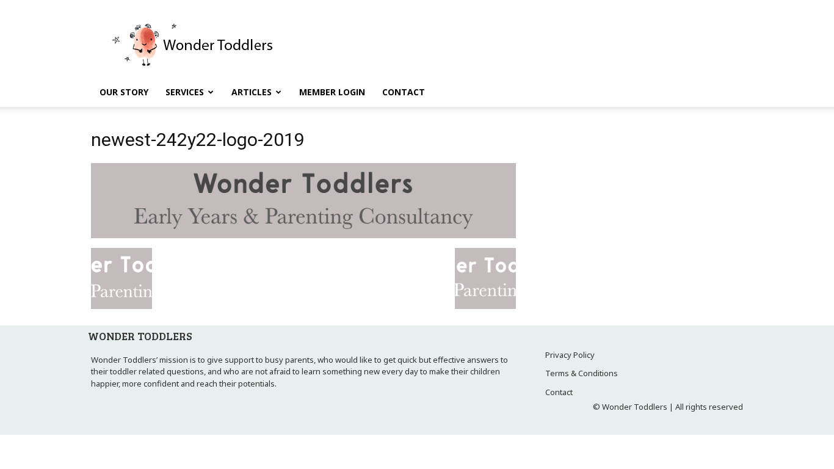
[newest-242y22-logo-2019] (303, 235)
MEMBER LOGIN (332, 92)
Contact (559, 392)
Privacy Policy (570, 354)
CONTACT (403, 92)
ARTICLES (251, 92)
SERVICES (184, 92)
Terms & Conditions (581, 373)
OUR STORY (124, 92)
